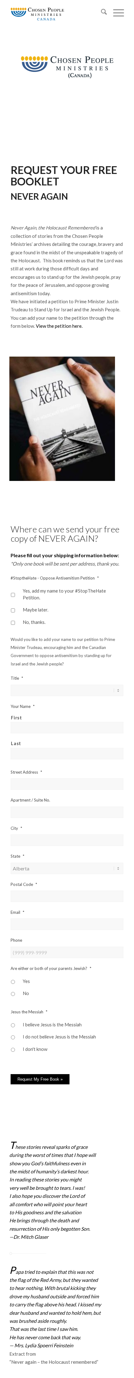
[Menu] (115, 12)
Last (16, 743)
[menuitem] (101, 12)
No (26, 993)
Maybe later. (35, 609)
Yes (26, 981)
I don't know (35, 1049)
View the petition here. (59, 326)
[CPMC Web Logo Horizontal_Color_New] (55, 12)
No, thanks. (34, 622)
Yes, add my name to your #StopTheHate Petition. (64, 594)
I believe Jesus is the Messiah (52, 1024)
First (16, 717)
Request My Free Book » (40, 1079)
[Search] (101, 12)
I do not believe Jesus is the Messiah (59, 1036)
